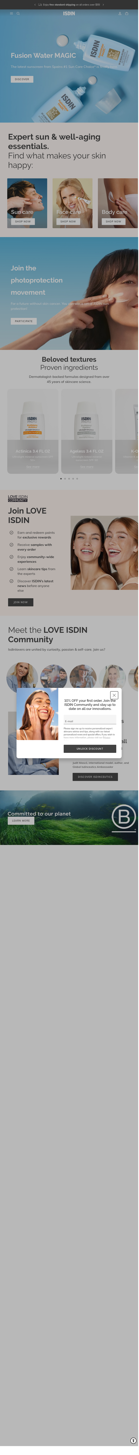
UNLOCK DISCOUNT (90, 748)
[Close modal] (114, 695)
